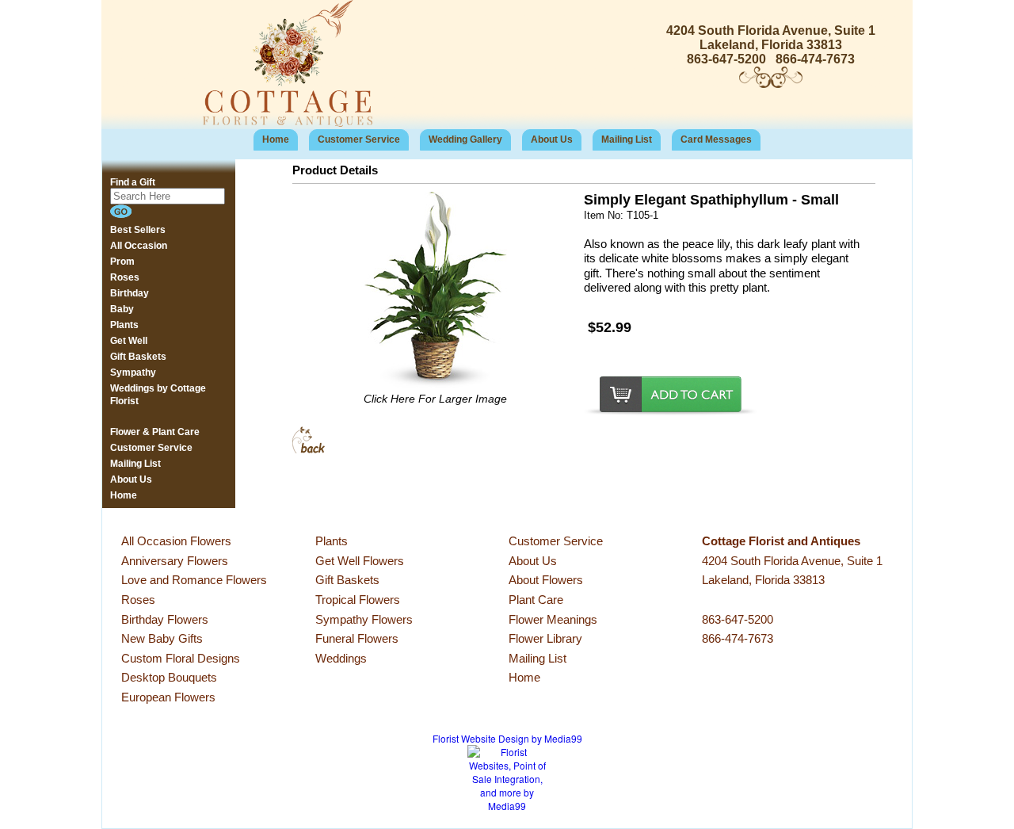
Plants (331, 541)
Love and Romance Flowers (194, 579)
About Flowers (546, 579)
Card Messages (716, 139)
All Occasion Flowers (176, 541)
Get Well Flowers (359, 560)
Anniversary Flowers (174, 560)
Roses (138, 599)
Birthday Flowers (164, 619)
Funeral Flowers (356, 638)
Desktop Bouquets (169, 677)
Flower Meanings (553, 619)
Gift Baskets (347, 579)
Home (275, 139)
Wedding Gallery (465, 139)
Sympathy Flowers (364, 619)
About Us (552, 139)
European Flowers (168, 697)
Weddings (341, 658)
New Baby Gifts (162, 638)
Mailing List (626, 139)
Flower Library (545, 638)
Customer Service (359, 139)
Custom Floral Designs (180, 658)
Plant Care (536, 599)
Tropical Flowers (357, 599)
